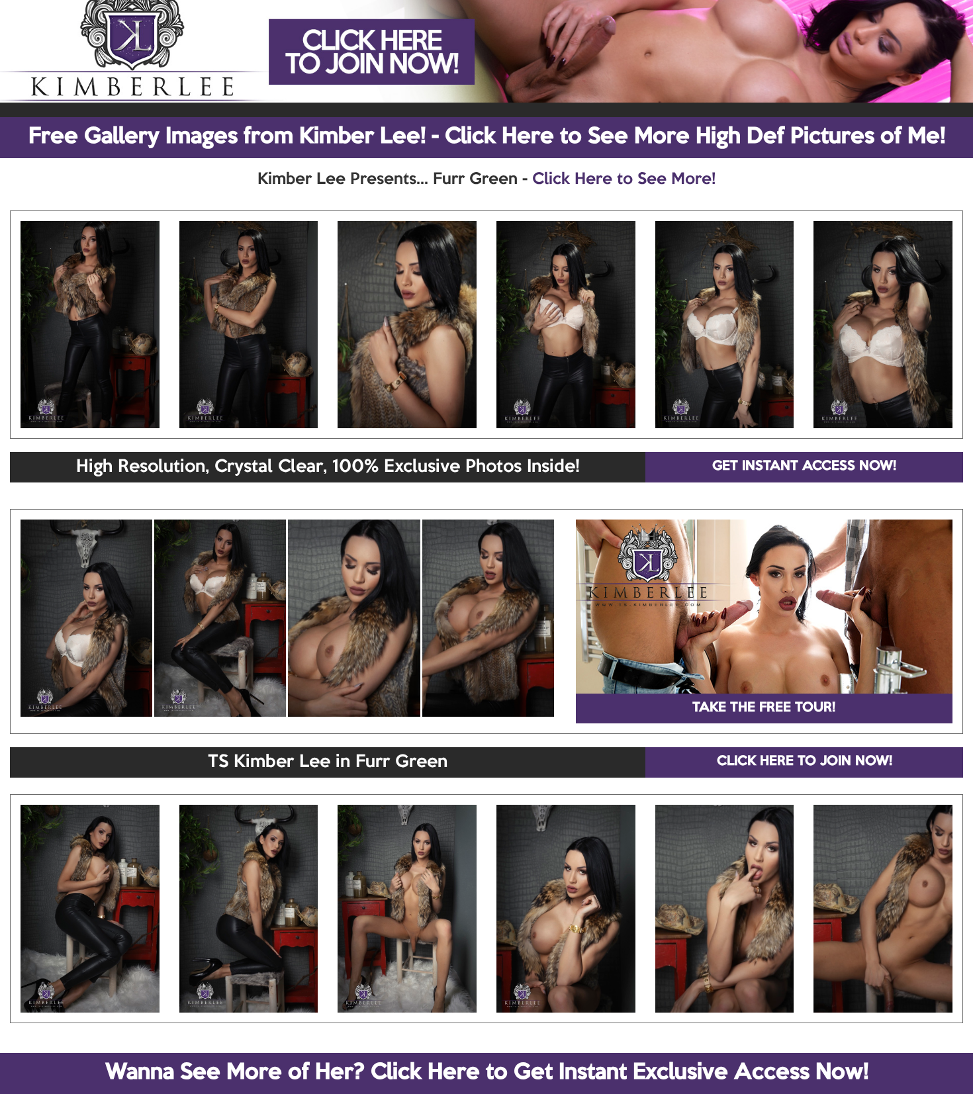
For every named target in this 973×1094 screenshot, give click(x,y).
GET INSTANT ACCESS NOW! (804, 467)
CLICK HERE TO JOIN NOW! (804, 762)
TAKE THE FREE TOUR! (763, 708)
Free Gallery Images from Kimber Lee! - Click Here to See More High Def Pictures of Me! (486, 137)
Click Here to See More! (624, 179)
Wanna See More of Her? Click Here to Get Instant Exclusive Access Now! (486, 1073)
